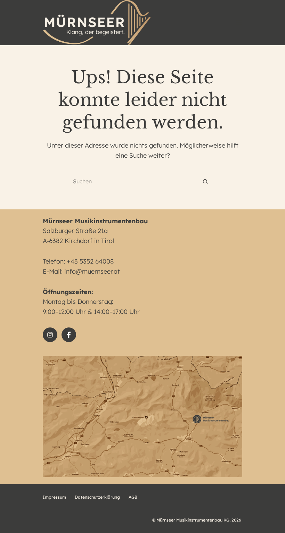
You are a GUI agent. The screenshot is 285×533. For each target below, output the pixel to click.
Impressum (54, 497)
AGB (133, 497)
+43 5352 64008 (90, 261)
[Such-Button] (205, 181)
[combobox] (135, 181)
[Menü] (239, 22)
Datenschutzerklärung (97, 497)
